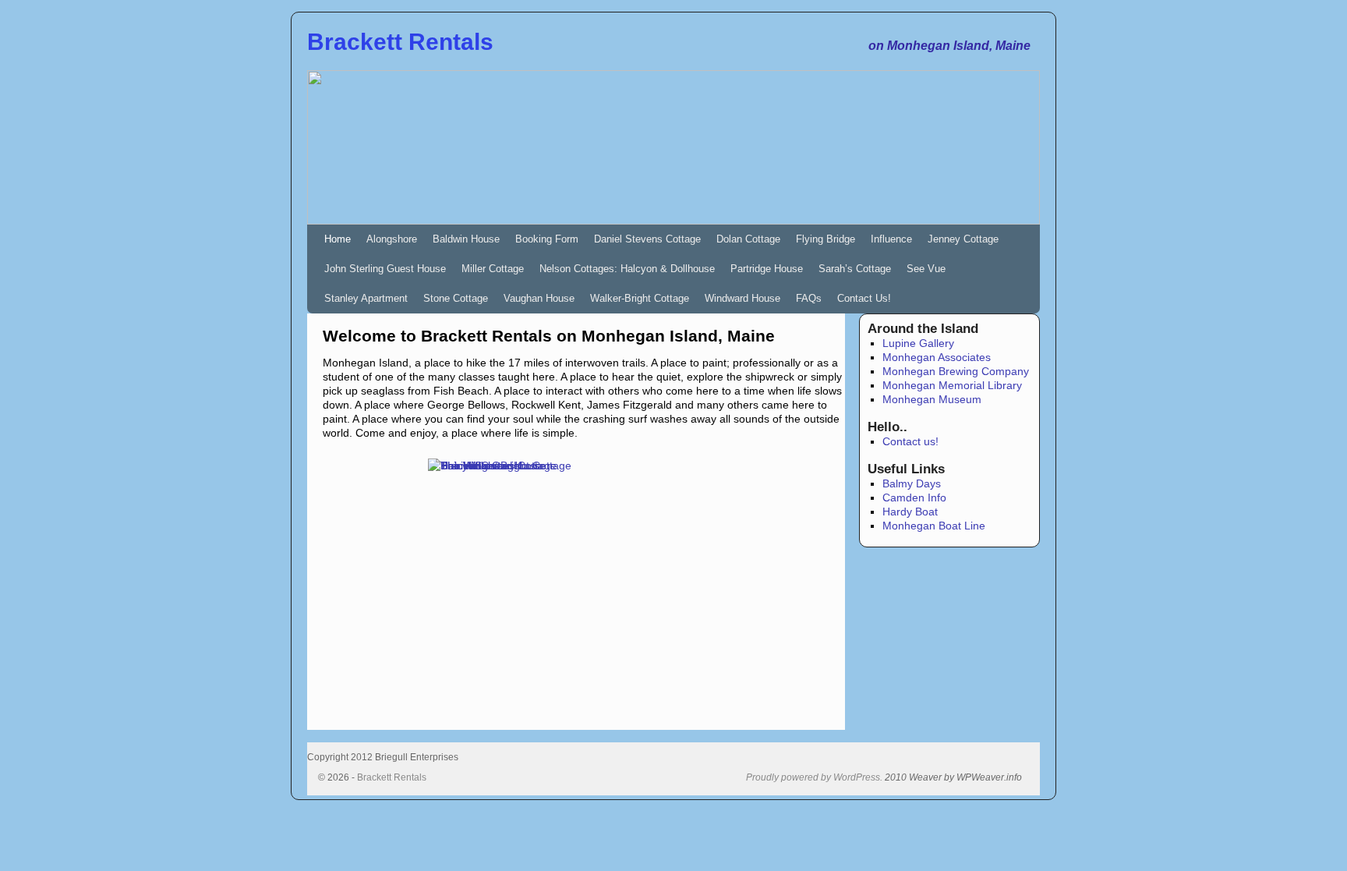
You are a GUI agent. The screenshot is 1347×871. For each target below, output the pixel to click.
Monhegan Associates (936, 357)
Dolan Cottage (748, 239)
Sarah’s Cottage (854, 268)
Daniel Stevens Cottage (647, 239)
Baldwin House (466, 239)
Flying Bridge (825, 239)
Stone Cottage (455, 298)
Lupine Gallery (918, 343)
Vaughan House (539, 298)
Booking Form (546, 239)
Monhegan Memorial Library (952, 385)
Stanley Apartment (366, 298)
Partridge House (766, 268)
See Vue (926, 268)
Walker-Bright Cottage (639, 298)
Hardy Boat (910, 511)
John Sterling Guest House (385, 268)
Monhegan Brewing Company (955, 371)
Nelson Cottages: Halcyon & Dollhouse (627, 268)
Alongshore (391, 239)
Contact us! (910, 441)
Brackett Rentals (400, 42)
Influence (891, 239)
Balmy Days (911, 483)
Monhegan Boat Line (933, 525)
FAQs (809, 298)
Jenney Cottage (963, 239)
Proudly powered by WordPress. (814, 777)
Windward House (742, 298)
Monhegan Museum (931, 399)
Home (337, 239)
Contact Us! (864, 298)
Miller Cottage (492, 268)
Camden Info (914, 497)
